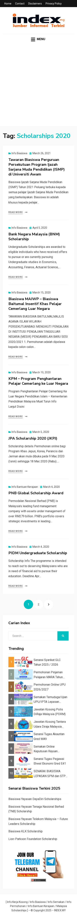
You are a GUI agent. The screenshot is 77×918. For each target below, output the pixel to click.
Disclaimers (35, 3)
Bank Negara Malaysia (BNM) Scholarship (34, 237)
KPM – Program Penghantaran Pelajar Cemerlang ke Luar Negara (38, 381)
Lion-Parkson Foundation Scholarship (32, 839)
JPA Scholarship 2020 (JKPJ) (32, 438)
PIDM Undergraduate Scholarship (37, 553)
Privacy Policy (54, 3)
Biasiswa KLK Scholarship (25, 831)
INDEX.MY (60, 910)
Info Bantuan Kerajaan (25, 486)
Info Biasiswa (19, 153)
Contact (19, 3)
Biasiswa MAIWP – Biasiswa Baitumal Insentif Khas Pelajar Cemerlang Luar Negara (35, 303)
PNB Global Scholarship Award (35, 493)
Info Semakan (56, 901)
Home (7, 3)
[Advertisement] (38, 87)
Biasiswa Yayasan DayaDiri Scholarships (34, 799)
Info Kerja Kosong (17, 901)
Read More (15, 212)
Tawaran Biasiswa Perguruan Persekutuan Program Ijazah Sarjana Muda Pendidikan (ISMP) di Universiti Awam (36, 167)
